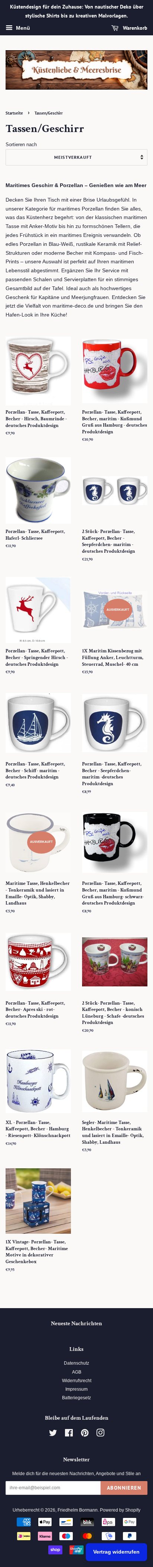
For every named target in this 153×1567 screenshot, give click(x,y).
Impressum (76, 1389)
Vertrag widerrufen (116, 1552)
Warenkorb (134, 28)
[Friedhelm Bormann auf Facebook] (69, 1434)
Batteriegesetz (76, 1397)
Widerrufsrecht (76, 1380)
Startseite (14, 113)
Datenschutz (76, 1363)
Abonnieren (124, 1487)
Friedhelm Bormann (78, 1510)
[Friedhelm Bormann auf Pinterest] (85, 1434)
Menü (22, 28)
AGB (76, 1372)
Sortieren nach (21, 144)
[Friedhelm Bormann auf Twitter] (53, 1434)
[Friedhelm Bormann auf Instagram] (100, 1434)
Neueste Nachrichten (76, 1323)
